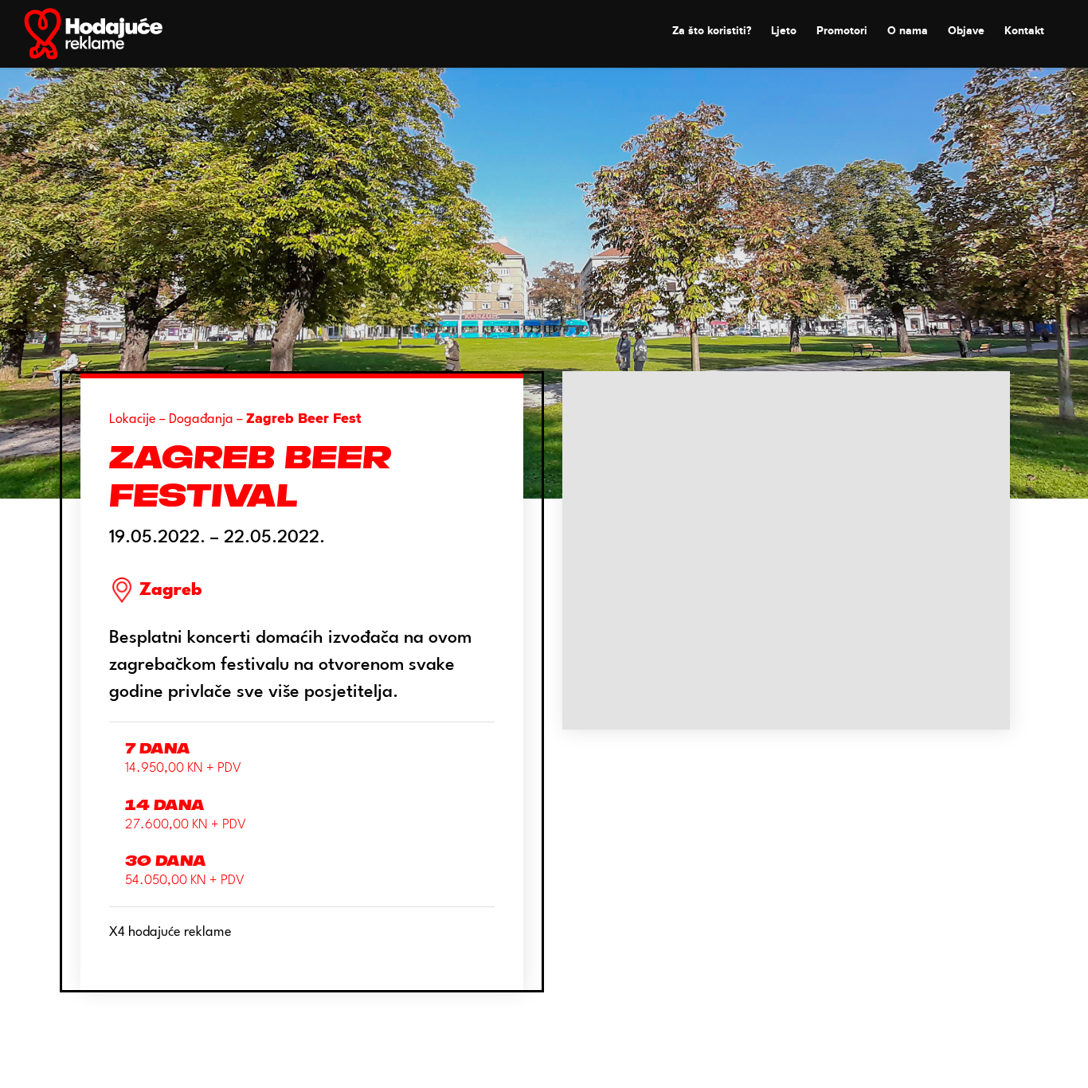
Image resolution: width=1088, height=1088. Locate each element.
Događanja (201, 419)
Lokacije (132, 419)
